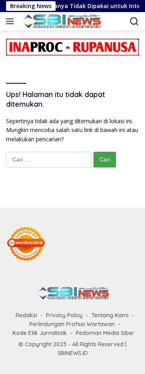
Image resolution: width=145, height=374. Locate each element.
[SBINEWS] (60, 21)
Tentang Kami (109, 315)
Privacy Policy (64, 315)
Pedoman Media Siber (105, 333)
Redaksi (26, 315)
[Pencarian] (134, 21)
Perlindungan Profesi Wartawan (72, 324)
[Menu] (11, 21)
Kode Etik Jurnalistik (39, 333)
